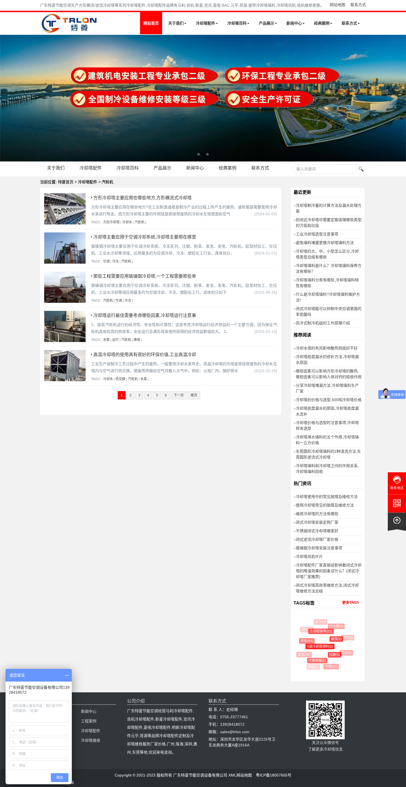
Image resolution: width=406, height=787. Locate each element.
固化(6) (345, 638)
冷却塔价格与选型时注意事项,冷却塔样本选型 (327, 425)
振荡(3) (331, 639)
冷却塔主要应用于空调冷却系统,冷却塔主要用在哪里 (144, 237)
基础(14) (342, 663)
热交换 (120, 379)
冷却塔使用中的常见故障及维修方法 (327, 496)
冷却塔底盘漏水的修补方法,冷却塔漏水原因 (327, 359)
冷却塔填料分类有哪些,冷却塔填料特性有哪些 (327, 283)
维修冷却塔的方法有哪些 (317, 514)
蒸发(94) (303, 641)
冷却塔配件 (205, 23)
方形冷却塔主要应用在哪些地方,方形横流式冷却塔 (142, 197)
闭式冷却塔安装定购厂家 (317, 522)
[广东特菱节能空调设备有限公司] (69, 30)
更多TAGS (350, 602)
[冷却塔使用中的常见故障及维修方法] (203, 98)
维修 (137, 340)
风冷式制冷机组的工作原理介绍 (323, 323)
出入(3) (319, 622)
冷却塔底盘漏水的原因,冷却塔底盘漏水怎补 (327, 411)
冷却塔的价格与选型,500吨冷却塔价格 (329, 400)
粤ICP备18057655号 (273, 775)
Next (5, 98)
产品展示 (266, 23)
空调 (106, 261)
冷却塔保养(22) (316, 631)
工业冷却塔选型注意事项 (317, 234)
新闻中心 (294, 23)
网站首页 (151, 23)
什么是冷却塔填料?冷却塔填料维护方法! (328, 297)
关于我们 (176, 23)
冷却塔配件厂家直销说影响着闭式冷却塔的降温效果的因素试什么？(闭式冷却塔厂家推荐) (329, 571)
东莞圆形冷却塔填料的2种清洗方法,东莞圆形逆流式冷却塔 (328, 454)
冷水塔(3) (334, 626)
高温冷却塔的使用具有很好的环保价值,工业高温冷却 (144, 354)
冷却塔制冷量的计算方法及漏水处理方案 (329, 208)
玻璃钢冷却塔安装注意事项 (319, 548)
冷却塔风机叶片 (309, 556)
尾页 (194, 395)
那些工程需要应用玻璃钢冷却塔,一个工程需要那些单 (144, 276)
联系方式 (358, 4)
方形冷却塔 (111, 222)
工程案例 (88, 721)
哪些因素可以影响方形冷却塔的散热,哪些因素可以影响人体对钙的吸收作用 (329, 374)
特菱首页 (65, 182)
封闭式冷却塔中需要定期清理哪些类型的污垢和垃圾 (329, 223)
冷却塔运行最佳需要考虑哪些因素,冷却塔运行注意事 (144, 315)
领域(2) (312, 667)
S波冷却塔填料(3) (315, 646)
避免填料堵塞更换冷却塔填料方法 (325, 242)
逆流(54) (302, 654)
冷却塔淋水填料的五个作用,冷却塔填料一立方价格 (327, 440)
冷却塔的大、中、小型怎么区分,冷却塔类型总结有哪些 (327, 254)
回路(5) (330, 655)
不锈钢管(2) (313, 661)
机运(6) (343, 653)
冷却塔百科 (237, 23)
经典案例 (321, 23)
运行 (115, 340)
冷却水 (127, 222)
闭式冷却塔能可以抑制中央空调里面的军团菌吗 (329, 311)
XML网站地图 (240, 775)
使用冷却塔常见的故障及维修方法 (325, 505)
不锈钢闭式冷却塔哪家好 (317, 531)
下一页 (179, 395)
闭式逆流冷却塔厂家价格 (317, 539)
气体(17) (328, 667)
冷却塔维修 (90, 740)
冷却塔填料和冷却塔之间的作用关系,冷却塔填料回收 (327, 468)
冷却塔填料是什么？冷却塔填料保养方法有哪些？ (329, 268)
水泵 (106, 340)
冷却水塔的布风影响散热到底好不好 (327, 348)
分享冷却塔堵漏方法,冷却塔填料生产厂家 (327, 388)
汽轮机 (139, 222)
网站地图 (337, 4)
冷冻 (115, 261)
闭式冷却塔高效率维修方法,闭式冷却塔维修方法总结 (327, 588)
